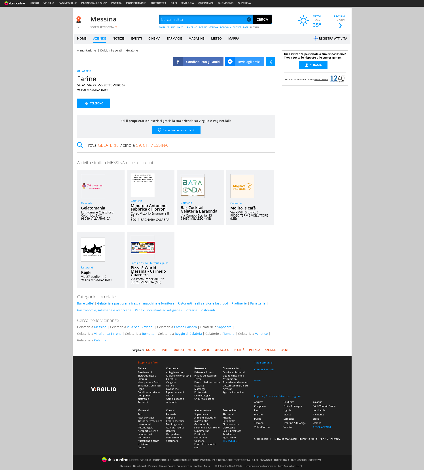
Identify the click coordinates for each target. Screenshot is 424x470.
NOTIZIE (119, 38)
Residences (229, 434)
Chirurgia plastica (204, 398)
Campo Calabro (185, 327)
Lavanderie (172, 388)
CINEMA (154, 38)
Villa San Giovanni (140, 327)
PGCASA (116, 3)
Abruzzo (258, 401)
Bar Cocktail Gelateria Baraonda (199, 209)
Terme (197, 379)
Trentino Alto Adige (295, 422)
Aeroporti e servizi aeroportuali (148, 432)
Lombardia (319, 410)
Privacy (152, 466)
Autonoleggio (145, 427)
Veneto (288, 427)
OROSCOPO (222, 350)
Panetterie (257, 303)
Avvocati (227, 388)
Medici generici (174, 424)
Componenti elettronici (145, 397)
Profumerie (200, 392)
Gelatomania (93, 208)
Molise (287, 414)
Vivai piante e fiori (148, 382)
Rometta (148, 333)
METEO (216, 38)
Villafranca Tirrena (107, 333)
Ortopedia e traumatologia (174, 435)
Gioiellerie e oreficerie (178, 375)
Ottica (169, 395)
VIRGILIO (49, 3)
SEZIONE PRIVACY (330, 439)
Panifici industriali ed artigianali (158, 310)
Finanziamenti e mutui (235, 382)
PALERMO (192, 27)
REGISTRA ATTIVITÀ (332, 38)
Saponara (224, 327)
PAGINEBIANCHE (136, 3)
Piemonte (318, 414)
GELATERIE (84, 71)
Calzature (171, 379)
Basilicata (289, 401)
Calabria (317, 401)
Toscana (258, 422)
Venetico (261, 333)
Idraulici (142, 379)
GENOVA (213, 27)
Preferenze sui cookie (189, 466)
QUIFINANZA (206, 3)
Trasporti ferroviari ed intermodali (150, 422)
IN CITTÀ (239, 350)
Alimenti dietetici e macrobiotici (205, 419)
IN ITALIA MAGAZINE (285, 439)
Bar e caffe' (85, 303)
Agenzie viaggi (146, 417)
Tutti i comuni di (263, 362)
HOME (82, 38)
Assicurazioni (230, 379)
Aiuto (207, 466)
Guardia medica (175, 427)
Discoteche (229, 427)
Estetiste (199, 385)
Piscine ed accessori (205, 375)
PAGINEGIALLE (68, 3)
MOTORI (179, 350)
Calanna (100, 340)
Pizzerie (191, 310)
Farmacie (171, 414)
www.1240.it (321, 79)
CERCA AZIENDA (322, 427)
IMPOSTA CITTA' (308, 439)
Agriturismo (229, 437)
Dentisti (170, 430)
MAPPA (233, 38)
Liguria (287, 410)
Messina (103, 18)
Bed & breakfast (232, 430)
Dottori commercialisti (235, 385)
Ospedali (171, 417)
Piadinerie (239, 303)
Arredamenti (145, 372)
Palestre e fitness (204, 372)
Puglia (257, 418)
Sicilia (316, 418)
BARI (245, 27)
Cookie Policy (167, 466)
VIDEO (192, 350)
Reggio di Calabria (188, 333)
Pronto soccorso (175, 420)
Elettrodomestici (147, 375)
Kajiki (86, 272)
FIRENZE (237, 27)
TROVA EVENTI (231, 440)
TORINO (203, 27)
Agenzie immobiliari (234, 392)
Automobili (144, 437)
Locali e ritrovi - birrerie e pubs (149, 263)
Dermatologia (202, 395)
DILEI (174, 3)
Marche (258, 414)
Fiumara (228, 333)
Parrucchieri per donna (207, 382)
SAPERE (205, 350)
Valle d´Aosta (262, 427)
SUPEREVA (244, 3)
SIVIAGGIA (187, 3)
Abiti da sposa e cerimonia (175, 400)
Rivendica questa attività (178, 130)
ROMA (162, 27)
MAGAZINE (196, 38)
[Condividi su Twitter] (270, 61)
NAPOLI (181, 27)
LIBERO (34, 3)
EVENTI (136, 38)
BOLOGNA (225, 27)
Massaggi (199, 388)
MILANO (171, 27)
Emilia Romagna (293, 406)
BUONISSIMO (226, 3)
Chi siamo (125, 466)
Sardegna (289, 418)
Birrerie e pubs (231, 424)
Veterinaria (172, 440)
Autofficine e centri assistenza (148, 442)
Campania (260, 406)
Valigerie (171, 382)
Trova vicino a (127, 145)
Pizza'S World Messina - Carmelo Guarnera (148, 271)
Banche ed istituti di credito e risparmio (234, 374)
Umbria (317, 422)
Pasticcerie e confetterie (201, 435)
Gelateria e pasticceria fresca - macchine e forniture (135, 303)
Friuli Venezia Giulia (324, 406)
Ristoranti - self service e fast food (203, 303)
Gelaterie (87, 203)
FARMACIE (174, 38)
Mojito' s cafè (243, 208)
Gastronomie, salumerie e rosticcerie (104, 310)
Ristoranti (87, 267)
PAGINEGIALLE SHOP (94, 3)
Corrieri (142, 447)
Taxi (140, 414)
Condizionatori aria (149, 392)
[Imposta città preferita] (79, 19)
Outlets (170, 385)
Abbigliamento (174, 372)
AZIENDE (99, 38)
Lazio (257, 410)
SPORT (165, 350)
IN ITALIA (254, 27)
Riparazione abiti (175, 392)
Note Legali (139, 466)
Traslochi (143, 402)
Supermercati (201, 414)
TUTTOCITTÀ (158, 3)
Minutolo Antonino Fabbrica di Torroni (149, 207)
